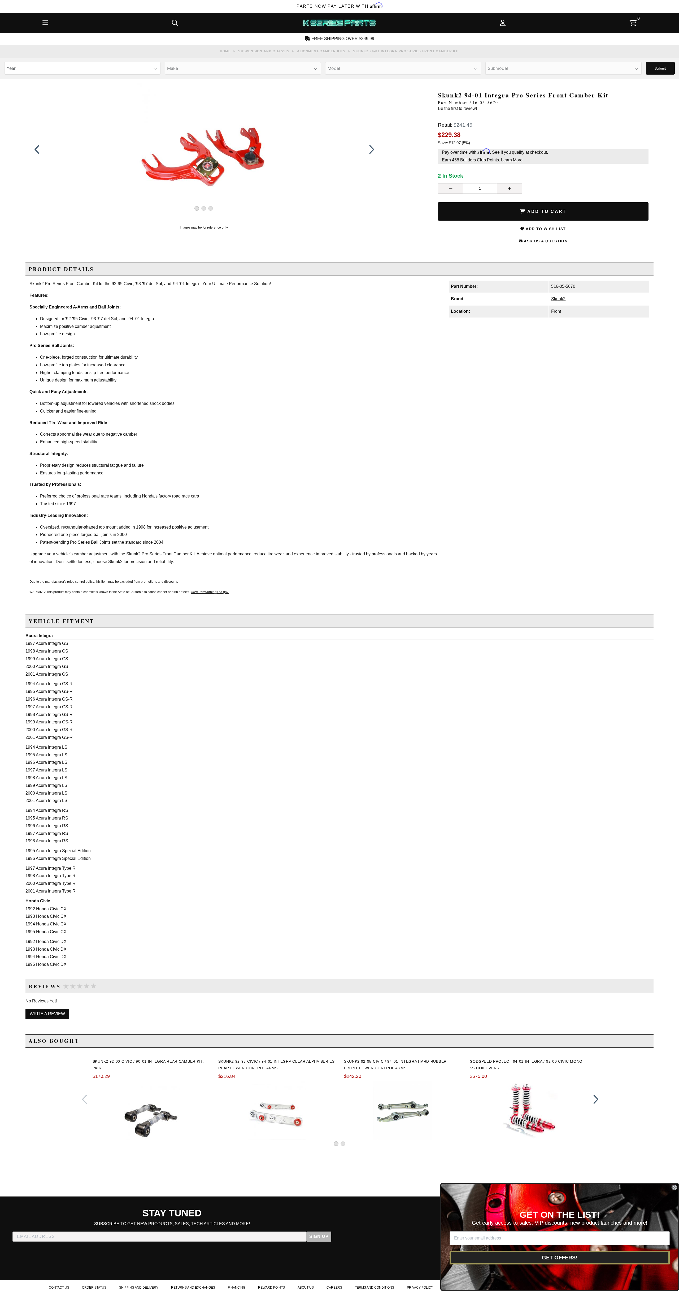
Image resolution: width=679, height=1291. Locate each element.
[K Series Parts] (339, 23)
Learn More (512, 160)
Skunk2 (558, 299)
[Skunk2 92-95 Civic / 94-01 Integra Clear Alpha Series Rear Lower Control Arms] (277, 1110)
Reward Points (271, 1287)
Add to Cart (546, 211)
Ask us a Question (545, 241)
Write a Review (47, 1013)
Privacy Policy (420, 1287)
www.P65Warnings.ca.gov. (210, 592)
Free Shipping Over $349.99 (342, 38)
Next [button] (370, 149)
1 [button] (197, 208)
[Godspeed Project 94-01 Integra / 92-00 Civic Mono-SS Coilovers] (528, 1110)
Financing (236, 1287)
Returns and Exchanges (193, 1287)
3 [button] (210, 208)
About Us (306, 1287)
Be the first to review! (457, 108)
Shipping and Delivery (138, 1287)
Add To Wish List (545, 229)
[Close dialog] (674, 1187)
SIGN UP (319, 1236)
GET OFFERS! (559, 1257)
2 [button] (204, 208)
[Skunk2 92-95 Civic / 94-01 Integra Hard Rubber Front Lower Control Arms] (402, 1110)
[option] (204, 149)
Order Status (94, 1287)
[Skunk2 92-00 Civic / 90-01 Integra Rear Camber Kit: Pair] (151, 1110)
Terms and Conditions (374, 1287)
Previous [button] (37, 149)
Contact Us (59, 1287)
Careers (334, 1287)
